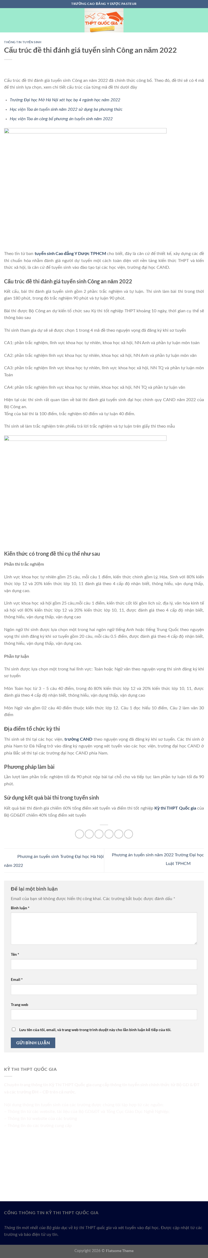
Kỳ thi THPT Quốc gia (175, 807)
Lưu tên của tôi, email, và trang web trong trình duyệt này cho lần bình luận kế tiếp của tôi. (95, 1029)
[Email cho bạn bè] (109, 834)
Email (17, 979)
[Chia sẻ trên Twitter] (99, 834)
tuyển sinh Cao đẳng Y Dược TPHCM (70, 253)
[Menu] (7, 20)
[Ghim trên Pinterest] (118, 834)
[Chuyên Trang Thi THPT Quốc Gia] (104, 20)
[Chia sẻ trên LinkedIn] (128, 834)
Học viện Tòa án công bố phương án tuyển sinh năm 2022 (61, 119)
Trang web (19, 1004)
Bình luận (20, 907)
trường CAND (78, 739)
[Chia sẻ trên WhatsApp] (79, 834)
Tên (15, 954)
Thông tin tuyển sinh (22, 42)
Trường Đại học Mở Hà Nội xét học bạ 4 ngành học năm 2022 (65, 100)
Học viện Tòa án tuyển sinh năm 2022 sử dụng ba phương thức (66, 109)
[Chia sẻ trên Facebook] (89, 834)
